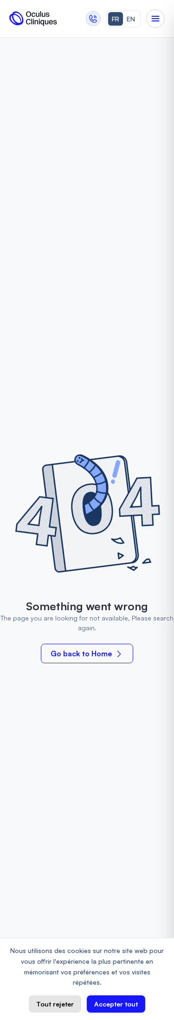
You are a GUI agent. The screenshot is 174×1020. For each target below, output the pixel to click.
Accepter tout (116, 1004)
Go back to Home (81, 653)
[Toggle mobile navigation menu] (155, 18)
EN (131, 19)
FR (115, 19)
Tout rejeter (55, 1004)
